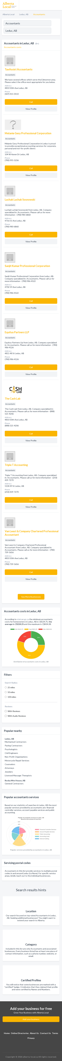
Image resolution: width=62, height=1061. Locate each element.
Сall (31, 102)
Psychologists (11, 749)
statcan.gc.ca (23, 619)
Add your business (31, 1019)
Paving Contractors (13, 745)
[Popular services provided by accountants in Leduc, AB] (31, 831)
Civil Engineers (11, 753)
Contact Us (45, 1033)
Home (7, 1033)
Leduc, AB (23, 14)
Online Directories (20, 1033)
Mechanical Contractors (15, 742)
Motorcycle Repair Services (17, 760)
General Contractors (14, 783)
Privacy (31, 1038)
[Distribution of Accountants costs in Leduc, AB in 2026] (31, 643)
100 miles (12, 697)
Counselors (10, 764)
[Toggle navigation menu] (58, 5)
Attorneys (9, 768)
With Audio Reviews (17, 716)
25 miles (11, 687)
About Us (34, 1033)
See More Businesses (31, 597)
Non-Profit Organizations (16, 757)
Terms (55, 1033)
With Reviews (14, 711)
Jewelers (9, 771)
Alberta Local (8, 14)
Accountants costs (12, 47)
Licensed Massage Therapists (18, 775)
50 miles (11, 692)
